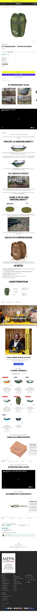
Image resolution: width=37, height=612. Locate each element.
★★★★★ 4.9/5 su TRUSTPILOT (18, 578)
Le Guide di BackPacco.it (5, 583)
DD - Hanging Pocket (18, 426)
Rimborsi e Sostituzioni (17, 581)
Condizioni (15, 588)
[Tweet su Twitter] (8, 80)
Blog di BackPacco (4, 586)
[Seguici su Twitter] (29, 579)
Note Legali (15, 590)
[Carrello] (34, 3)
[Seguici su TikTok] (26, 582)
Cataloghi (15, 580)
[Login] (32, 3)
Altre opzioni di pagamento (18, 76)
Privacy (15, 586)
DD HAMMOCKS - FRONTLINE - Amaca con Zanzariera (7, 389)
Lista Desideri (4, 578)
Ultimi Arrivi (3, 576)
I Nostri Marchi (4, 581)
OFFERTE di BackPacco (5, 580)
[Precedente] (2, 42)
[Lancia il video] (18, 312)
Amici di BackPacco (5, 588)
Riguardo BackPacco (17, 576)
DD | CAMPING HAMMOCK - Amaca (30, 409)
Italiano (7, 603)
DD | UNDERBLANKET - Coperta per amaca (18, 409)
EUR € (3, 603)
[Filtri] (19, 525)
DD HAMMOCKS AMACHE (16, 373)
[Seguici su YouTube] (34, 579)
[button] (4, 54)
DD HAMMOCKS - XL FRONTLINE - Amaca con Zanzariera (18, 390)
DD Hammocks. (18, 268)
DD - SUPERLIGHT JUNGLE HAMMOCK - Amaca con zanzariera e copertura (7, 409)
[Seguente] (34, 42)
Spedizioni (15, 585)
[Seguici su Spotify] (29, 582)
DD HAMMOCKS (4, 44)
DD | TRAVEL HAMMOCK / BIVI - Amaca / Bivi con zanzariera (30, 389)
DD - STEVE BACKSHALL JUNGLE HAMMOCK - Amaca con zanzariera (7, 427)
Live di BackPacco (4, 585)
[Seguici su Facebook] (26, 579)
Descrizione (4, 132)
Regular (4, 59)
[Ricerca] (4, 3)
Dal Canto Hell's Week (5, 590)
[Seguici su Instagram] (31, 579)
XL (7, 59)
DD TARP (23, 373)
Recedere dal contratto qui (18, 583)
